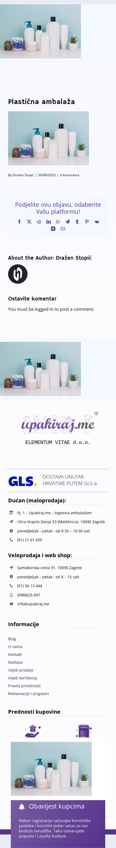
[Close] (96, 745)
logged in (44, 309)
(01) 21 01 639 (29, 539)
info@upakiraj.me (33, 603)
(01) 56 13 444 (29, 585)
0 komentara (69, 175)
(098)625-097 (28, 594)
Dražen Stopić (23, 175)
